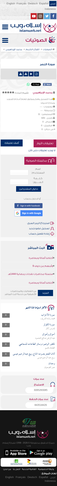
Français (21, 3)
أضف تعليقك (11, 143)
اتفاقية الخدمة (29, 469)
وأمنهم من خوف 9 (43, 264)
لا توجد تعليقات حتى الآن (41, 150)
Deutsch (33, 3)
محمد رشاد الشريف (47, 318)
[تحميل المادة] (25, 74)
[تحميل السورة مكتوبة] (36, 74)
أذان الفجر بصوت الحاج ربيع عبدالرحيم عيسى (34, 354)
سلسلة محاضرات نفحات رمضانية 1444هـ (30, 272)
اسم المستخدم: (38, 171)
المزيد (45, 293)
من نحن (7, 469)
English (11, 3)
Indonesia (50, 9)
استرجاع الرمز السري (38, 223)
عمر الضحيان (49, 367)
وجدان (51, 364)
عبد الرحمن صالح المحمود (45, 338)
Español (43, 3)
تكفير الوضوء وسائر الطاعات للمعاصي (37, 344)
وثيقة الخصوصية (46, 469)
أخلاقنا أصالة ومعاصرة (41, 256)
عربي (53, 3)
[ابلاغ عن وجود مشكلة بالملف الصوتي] (20, 74)
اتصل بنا (16, 469)
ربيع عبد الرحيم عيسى (46, 357)
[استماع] (31, 74)
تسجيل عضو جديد (39, 228)
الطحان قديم (50, 348)
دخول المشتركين (28, 189)
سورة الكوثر (49, 325)
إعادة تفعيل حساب (39, 233)
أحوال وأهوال (48, 334)
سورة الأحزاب (48, 315)
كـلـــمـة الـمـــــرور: (38, 180)
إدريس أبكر (50, 328)
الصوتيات (37, 40)
